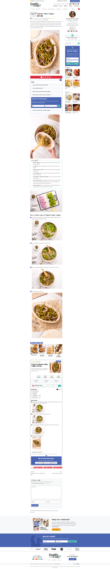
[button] (38, 16)
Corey (33, 18)
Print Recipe (39, 377)
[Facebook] (70, 4)
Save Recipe (58, 377)
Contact (62, 3)
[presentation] (34, 349)
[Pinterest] (73, 4)
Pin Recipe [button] (45, 377)
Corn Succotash (75, 87)
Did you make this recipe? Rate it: (37, 483)
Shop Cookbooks (56, 529)
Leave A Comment (47, 462)
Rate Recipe (52, 377)
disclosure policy (45, 19)
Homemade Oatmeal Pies (42, 355)
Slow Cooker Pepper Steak (75, 112)
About (54, 3)
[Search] (79, 43)
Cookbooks (67, 3)
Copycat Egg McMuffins (50, 355)
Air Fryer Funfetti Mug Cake (57, 473)
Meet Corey (72, 28)
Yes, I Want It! (72, 559)
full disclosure (55, 567)
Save (59, 105)
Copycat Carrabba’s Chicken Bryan (58, 356)
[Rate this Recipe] (40, 16)
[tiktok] (77, 4)
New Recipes (58, 3)
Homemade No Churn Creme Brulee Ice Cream (37, 473)
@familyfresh (55, 462)
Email (48, 501)
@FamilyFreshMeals (39, 462)
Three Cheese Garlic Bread (67, 88)
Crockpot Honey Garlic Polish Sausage (76, 77)
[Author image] (30, 18)
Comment (34, 486)
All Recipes (55, 5)
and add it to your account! (72, 38)
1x (57, 389)
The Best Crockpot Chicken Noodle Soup (68, 101)
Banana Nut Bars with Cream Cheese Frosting (68, 112)
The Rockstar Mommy (75, 1)
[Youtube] (75, 4)
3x (60, 389)
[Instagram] (71, 4)
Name (33, 501)
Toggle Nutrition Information (36, 452)
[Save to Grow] (42, 16)
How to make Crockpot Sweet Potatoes (68, 77)
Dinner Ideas (76, 5)
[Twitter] (78, 4)
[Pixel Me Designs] (78, 564)
